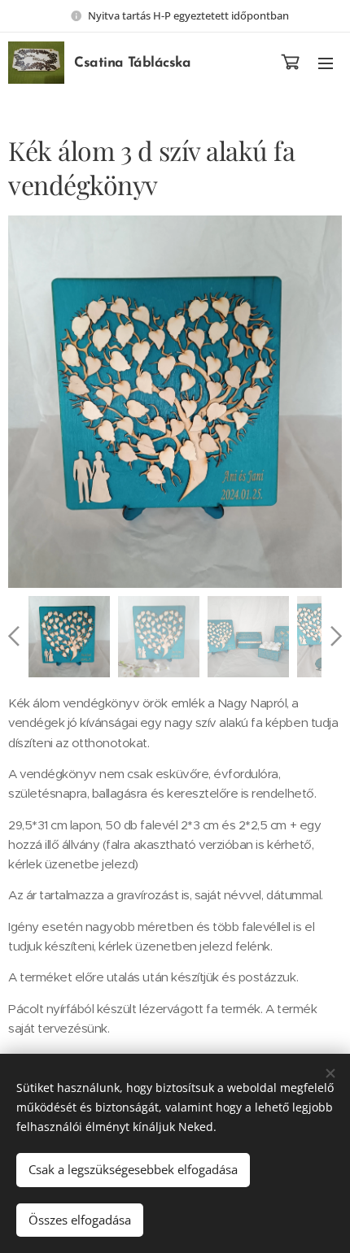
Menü (325, 62)
